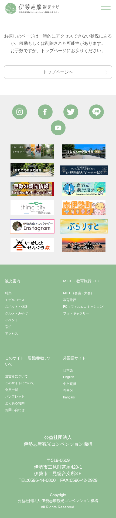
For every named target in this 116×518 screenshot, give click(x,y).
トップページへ (58, 72)
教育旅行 (69, 300)
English (68, 377)
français (69, 397)
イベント (11, 320)
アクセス (11, 334)
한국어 (68, 390)
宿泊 (8, 327)
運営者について (16, 376)
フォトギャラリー (76, 313)
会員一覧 (11, 390)
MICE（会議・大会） (78, 293)
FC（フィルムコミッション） (84, 307)
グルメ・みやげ (16, 313)
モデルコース (15, 300)
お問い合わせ (15, 410)
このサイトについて (19, 383)
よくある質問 (15, 403)
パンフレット (15, 396)
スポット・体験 (16, 307)
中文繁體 (69, 384)
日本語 (68, 370)
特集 (8, 293)
